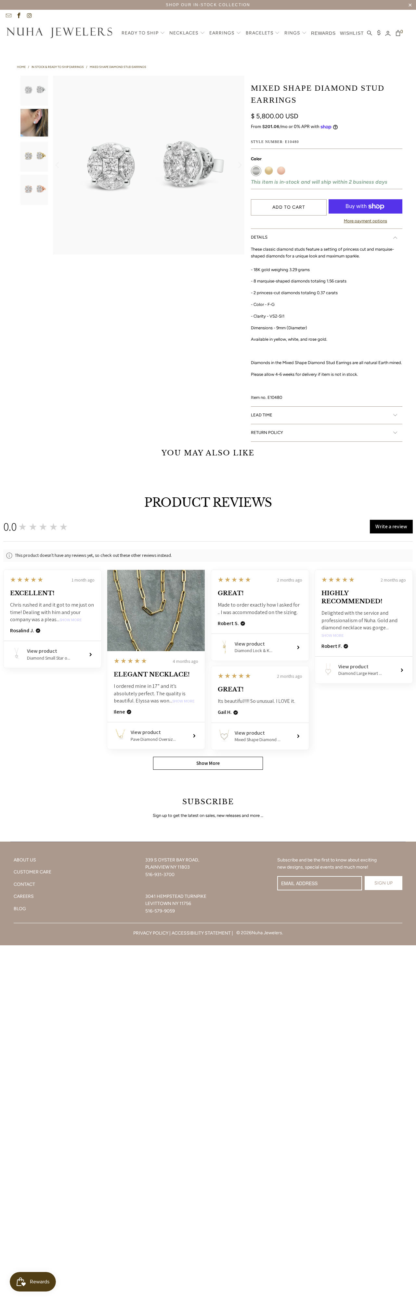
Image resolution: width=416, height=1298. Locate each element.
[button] (143, 33)
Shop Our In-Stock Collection (208, 5)
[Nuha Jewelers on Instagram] (29, 16)
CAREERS (24, 896)
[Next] (239, 165)
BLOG (20, 908)
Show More (70, 620)
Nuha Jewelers (267, 933)
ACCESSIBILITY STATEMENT (201, 933)
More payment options (365, 220)
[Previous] (58, 165)
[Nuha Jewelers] (59, 33)
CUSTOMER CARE (32, 872)
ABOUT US (25, 860)
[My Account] (388, 33)
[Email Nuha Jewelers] (8, 16)
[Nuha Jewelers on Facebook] (19, 16)
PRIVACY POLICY (150, 933)
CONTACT (24, 884)
